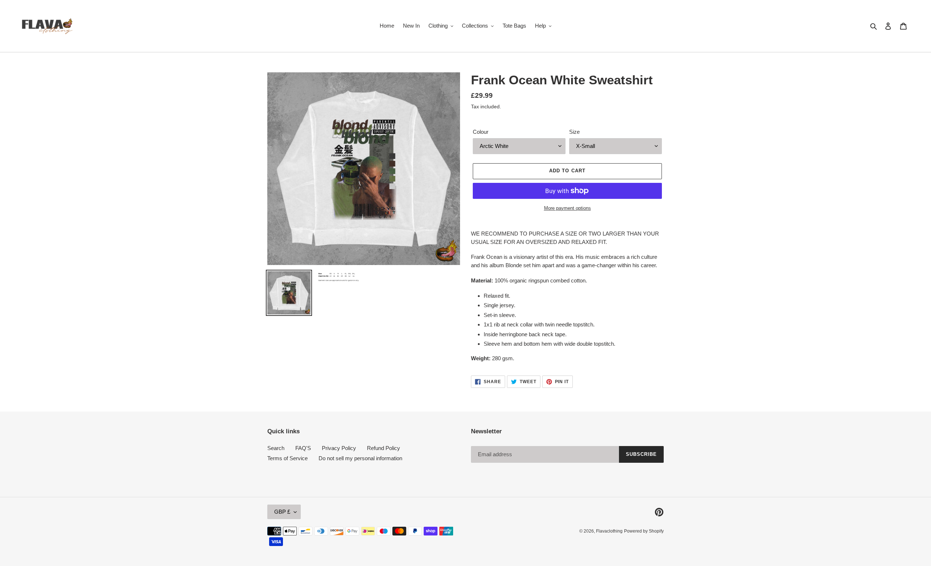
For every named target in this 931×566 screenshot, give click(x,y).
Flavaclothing (609, 531)
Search (275, 448)
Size (574, 132)
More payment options (567, 208)
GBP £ (282, 512)
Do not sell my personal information (360, 458)
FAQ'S (303, 448)
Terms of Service (287, 458)
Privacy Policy (339, 448)
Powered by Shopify (644, 531)
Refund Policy (383, 448)
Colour (480, 132)
